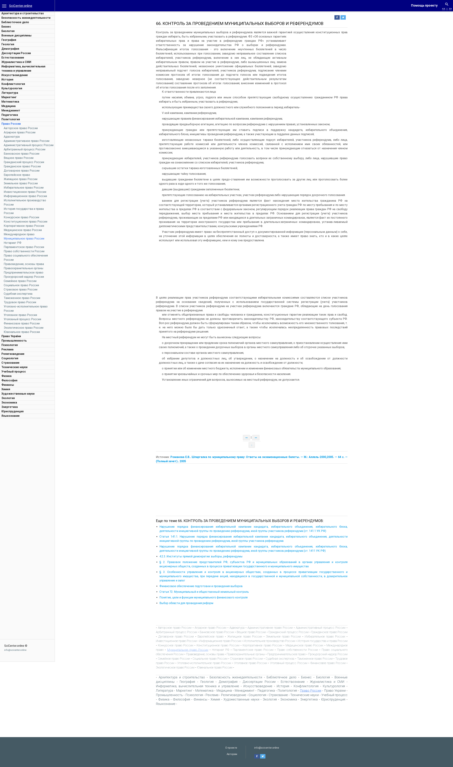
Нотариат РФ (12, 242)
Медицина (8, 106)
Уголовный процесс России (22, 319)
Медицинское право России (23, 230)
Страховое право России (20, 289)
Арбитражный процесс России (24, 149)
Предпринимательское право (23, 272)
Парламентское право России (24, 247)
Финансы (7, 385)
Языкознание (10, 415)
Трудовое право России (20, 302)
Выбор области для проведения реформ (186, 603)
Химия (5, 389)
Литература (9, 92)
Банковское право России (21, 153)
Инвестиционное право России (25, 192)
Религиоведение (12, 354)
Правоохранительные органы (23, 268)
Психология (9, 345)
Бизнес (6, 26)
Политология (10, 119)
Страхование (10, 362)
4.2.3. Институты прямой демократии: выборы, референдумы (201, 556)
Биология (8, 31)
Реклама (7, 349)
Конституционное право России (25, 221)
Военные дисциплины (16, 35)
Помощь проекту (424, 5)
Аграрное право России (19, 132)
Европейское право (17, 175)
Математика (10, 101)
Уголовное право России (20, 315)
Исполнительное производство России (269, 641)
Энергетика (9, 407)
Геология (7, 44)
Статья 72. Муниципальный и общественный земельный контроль (204, 591)
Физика (6, 376)
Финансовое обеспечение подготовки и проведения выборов (201, 586)
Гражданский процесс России (24, 162)
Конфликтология (13, 84)
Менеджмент (10, 110)
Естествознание (12, 57)
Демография (10, 48)
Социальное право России (21, 285)
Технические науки (14, 367)
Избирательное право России (24, 187)
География (8, 40)
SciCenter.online (20, 6)
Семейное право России (20, 281)
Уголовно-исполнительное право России (204, 663)
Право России (11, 123)
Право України (11, 336)
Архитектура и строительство (22, 13)
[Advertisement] (27, 473)
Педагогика (9, 115)
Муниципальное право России (24, 238)
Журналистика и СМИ (16, 62)
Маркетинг (9, 97)
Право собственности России (24, 251)
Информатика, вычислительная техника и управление (197, 686)
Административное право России (26, 141)
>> (450, 8)
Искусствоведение (14, 75)
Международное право (19, 234)
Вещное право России (18, 158)
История (7, 79)
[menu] (4, 5)
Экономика (9, 402)
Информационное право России (25, 196)
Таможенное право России (22, 298)
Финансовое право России (22, 323)
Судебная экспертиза (18, 293)
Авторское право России (21, 128)
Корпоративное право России (24, 225)
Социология (9, 358)
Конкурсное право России (21, 217)
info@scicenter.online (15, 650)
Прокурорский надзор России (24, 276)
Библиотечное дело (15, 22)
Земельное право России (21, 183)
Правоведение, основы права (24, 264)
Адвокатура (12, 136)
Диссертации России (16, 53)
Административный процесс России (28, 145)
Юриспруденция (12, 411)
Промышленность (14, 340)
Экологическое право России (23, 327)
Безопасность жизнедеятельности (25, 17)
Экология (8, 398)
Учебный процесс (13, 371)
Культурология (11, 88)
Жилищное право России (20, 179)
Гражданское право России (22, 166)
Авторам (232, 754)
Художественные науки (18, 393)
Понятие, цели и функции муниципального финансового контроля (203, 597)
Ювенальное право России (22, 332)
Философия (9, 380)
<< (443, 8)
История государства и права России (323, 641)
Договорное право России (21, 170)
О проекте (231, 747)
